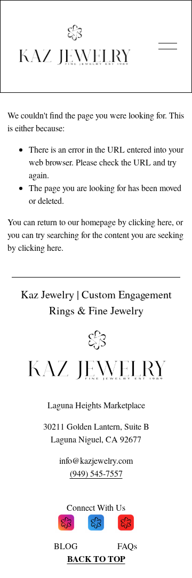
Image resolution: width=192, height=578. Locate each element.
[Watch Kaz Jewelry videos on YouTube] (126, 524)
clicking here (150, 221)
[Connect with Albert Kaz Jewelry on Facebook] (96, 524)
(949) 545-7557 (96, 473)
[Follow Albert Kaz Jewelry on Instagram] (66, 524)
